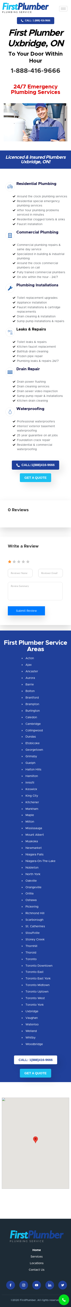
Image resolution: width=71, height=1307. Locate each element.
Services (37, 1256)
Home (36, 1250)
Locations (37, 1263)
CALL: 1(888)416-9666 (36, 1060)
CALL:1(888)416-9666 (38, 465)
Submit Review (26, 610)
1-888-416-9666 (35, 71)
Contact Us (36, 1269)
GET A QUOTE (35, 478)
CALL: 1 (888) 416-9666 (37, 20)
